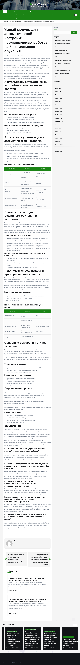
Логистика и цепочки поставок (55, 11)
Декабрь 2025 (58, 111)
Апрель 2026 (58, 98)
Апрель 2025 (58, 138)
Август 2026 (58, 84)
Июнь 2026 (58, 91)
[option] (11, 638)
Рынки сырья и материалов (30, 15)
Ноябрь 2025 (58, 114)
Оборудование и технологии (21, 11)
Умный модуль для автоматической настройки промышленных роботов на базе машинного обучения (31, 21)
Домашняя (5, 21)
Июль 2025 (58, 128)
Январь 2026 (58, 108)
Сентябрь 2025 (59, 121)
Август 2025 (58, 124)
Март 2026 (57, 101)
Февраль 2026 (59, 104)
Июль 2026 (58, 88)
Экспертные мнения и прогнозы (60, 15)
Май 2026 (57, 94)
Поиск (56, 27)
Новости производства (13, 18)
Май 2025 (57, 134)
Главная (10, 11)
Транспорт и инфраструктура (62, 70)
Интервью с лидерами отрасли (63, 40)
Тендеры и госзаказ (45, 15)
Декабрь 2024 (58, 151)
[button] (74, 625)
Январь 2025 (58, 148)
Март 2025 (57, 141)
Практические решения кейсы (63, 60)
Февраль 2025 (59, 144)
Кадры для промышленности (37, 11)
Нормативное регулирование (62, 53)
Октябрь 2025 (58, 118)
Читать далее (12, 590)
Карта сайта (24, 18)
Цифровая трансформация (14, 15)
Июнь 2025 (58, 131)
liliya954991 (17, 541)
